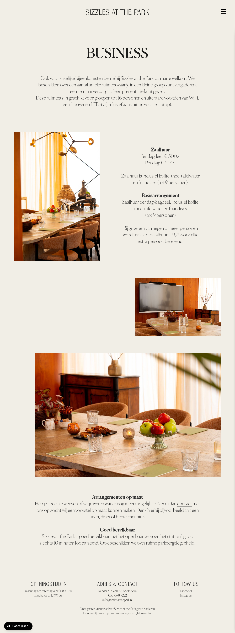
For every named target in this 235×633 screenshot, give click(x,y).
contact (184, 503)
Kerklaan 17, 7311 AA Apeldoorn (117, 591)
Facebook (186, 591)
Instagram (186, 595)
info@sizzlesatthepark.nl (117, 600)
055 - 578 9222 (117, 595)
